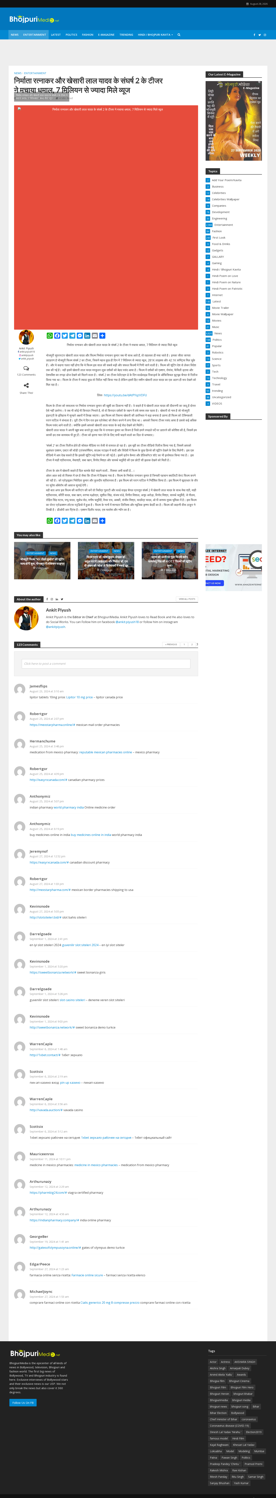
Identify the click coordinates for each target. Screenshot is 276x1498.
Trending (126, 34)
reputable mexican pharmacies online (105, 752)
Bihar (256, 1406)
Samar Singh (255, 1476)
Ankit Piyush (26, 348)
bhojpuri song (240, 1406)
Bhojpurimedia (219, 1400)
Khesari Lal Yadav (243, 1445)
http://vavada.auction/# (46, 1110)
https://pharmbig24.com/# (48, 1193)
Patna (213, 1457)
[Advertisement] (234, 479)
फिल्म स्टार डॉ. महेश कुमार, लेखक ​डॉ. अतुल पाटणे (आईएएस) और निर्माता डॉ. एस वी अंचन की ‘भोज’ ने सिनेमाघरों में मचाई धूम (106, 561)
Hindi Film (238, 1438)
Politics (71, 34)
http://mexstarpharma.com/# (50, 890)
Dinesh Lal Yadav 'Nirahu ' (225, 1432)
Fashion (87, 34)
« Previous (171, 644)
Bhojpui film (217, 1381)
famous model (219, 1438)
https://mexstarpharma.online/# (52, 725)
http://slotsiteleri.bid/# (46, 917)
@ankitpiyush (55, 627)
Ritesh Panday (218, 1476)
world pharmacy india (69, 807)
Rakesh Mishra (219, 1470)
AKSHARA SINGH (245, 1362)
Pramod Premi (253, 1464)
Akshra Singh (217, 1368)
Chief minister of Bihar (223, 1419)
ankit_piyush (27, 358)
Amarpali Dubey (239, 1368)
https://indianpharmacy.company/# (54, 1220)
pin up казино (70, 1083)
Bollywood (237, 1413)
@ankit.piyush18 (127, 622)
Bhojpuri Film (218, 1387)
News (14, 34)
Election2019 (254, 1432)
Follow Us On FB (23, 1403)
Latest (56, 34)
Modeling (244, 1451)
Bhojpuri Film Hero (242, 1387)
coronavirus (249, 1419)
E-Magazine (106, 34)
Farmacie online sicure (87, 1275)
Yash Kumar (241, 1483)
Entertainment (34, 34)
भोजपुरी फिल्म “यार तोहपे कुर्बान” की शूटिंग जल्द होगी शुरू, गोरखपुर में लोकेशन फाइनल (42, 561)
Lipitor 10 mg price (79, 697)
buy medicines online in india (91, 835)
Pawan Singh (229, 1457)
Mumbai (259, 1451)
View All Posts (187, 599)
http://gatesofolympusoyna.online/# (55, 1248)
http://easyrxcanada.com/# (48, 780)
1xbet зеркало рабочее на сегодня (106, 1138)
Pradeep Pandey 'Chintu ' (225, 1464)
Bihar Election (218, 1413)
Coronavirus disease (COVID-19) (229, 1425)
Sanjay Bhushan (219, 1483)
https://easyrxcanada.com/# (49, 862)
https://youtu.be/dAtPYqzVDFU (125, 395)
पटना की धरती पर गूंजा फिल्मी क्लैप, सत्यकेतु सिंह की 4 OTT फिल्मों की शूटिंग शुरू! (170, 561)
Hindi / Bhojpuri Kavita (154, 34)
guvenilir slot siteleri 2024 (80, 945)
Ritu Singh (238, 1476)
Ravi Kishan (239, 1470)
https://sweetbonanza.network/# (53, 972)
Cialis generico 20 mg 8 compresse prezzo (110, 1303)
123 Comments (26, 374)
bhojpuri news (218, 1406)
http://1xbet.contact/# (45, 1055)
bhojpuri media (241, 1400)
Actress (225, 1362)
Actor (213, 1362)
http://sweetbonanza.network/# (52, 1027)
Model (230, 1451)
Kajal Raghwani (219, 1445)
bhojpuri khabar (243, 1394)
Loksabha (216, 1451)
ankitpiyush (27, 355)
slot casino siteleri (72, 1000)
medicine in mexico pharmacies (96, 1165)
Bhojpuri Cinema (239, 1381)
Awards (241, 1374)
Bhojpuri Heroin (219, 1394)
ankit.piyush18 (27, 351)
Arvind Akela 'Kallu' (221, 1374)
